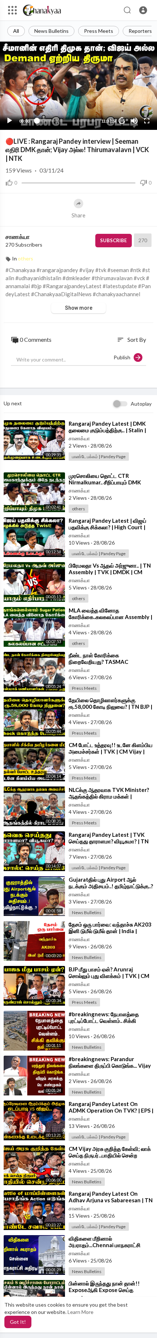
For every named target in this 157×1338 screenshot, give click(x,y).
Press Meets (98, 31)
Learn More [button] (80, 1312)
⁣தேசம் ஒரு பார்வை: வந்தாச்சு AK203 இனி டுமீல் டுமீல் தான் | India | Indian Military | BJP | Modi (110, 931)
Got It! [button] (18, 1322)
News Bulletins (51, 31)
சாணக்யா (17, 236)
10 (121, 120)
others (25, 258)
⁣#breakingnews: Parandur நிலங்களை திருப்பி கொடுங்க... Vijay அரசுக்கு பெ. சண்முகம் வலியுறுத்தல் (110, 1065)
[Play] (9, 120)
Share (78, 215)
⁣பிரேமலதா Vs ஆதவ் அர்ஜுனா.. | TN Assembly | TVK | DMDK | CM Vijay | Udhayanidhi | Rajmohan (110, 572)
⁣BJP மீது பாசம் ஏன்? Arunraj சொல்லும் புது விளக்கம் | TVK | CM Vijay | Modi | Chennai (109, 976)
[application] (78, 86)
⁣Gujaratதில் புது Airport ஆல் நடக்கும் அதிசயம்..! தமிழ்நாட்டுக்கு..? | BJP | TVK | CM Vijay (111, 886)
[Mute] (134, 120)
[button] (143, 10)
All (16, 31)
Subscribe (113, 240)
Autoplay (141, 404)
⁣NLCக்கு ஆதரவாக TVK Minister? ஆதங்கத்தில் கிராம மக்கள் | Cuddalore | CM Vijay (109, 796)
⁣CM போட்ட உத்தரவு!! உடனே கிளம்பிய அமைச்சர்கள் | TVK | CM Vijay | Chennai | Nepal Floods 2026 (111, 751)
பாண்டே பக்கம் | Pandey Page (99, 456)
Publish (124, 357)
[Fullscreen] (146, 120)
